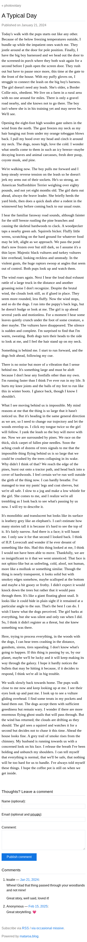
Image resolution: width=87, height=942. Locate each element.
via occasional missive (47, 928)
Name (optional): (13, 801)
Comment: (9, 827)
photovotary (12, 5)
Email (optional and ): (22, 814)
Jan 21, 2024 (29, 879)
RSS (25, 928)
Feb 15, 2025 (38, 906)
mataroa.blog (29, 936)
